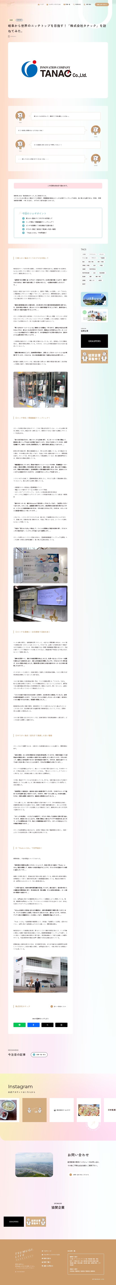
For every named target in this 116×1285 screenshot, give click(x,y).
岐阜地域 (72, 1271)
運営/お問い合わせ (102, 4)
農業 (91, 276)
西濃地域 (77, 1271)
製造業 (83, 276)
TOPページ (47, 1251)
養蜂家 (83, 284)
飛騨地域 (92, 1271)
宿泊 (94, 265)
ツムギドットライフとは (52, 1255)
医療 (83, 261)
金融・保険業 (91, 1263)
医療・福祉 (91, 261)
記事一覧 (72, 1251)
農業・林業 (98, 276)
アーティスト (92, 254)
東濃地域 (87, 1271)
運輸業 (83, 280)
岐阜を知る (47, 1258)
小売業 (101, 265)
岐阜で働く (47, 1262)
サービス (102, 254)
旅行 (94, 273)
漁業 (97, 1261)
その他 (83, 254)
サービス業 (84, 258)
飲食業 (100, 280)
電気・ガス (92, 280)
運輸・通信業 (83, 1263)
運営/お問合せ (48, 1266)
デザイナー (94, 258)
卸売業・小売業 (85, 265)
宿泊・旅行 (80, 1261)
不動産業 (103, 258)
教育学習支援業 (85, 273)
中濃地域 (82, 1271)
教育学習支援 (92, 269)
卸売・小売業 (101, 261)
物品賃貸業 (102, 273)
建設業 (83, 269)
